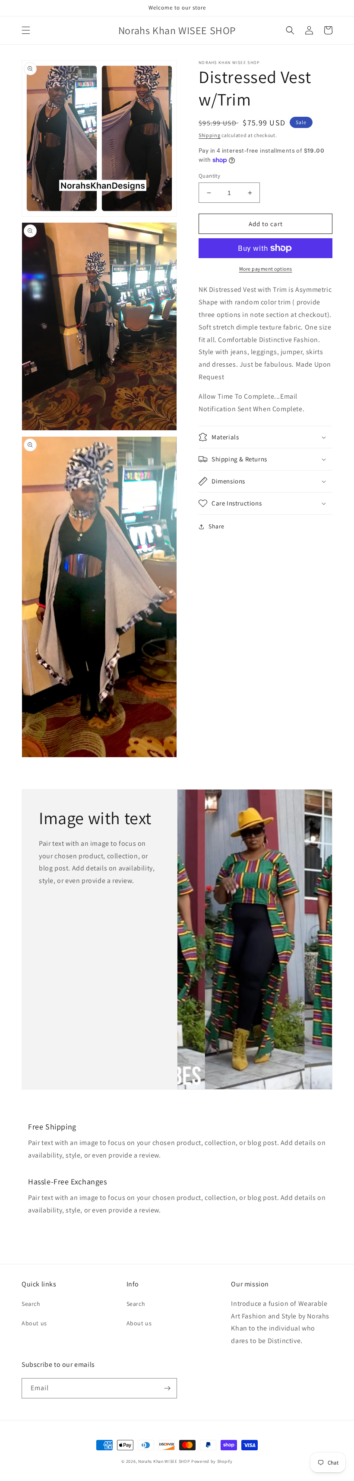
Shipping (210, 135)
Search (31, 1304)
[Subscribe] (167, 1388)
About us (34, 1323)
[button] (25, 30)
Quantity (209, 175)
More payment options (265, 268)
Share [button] (216, 526)
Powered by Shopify (212, 1461)
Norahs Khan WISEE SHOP (164, 1461)
